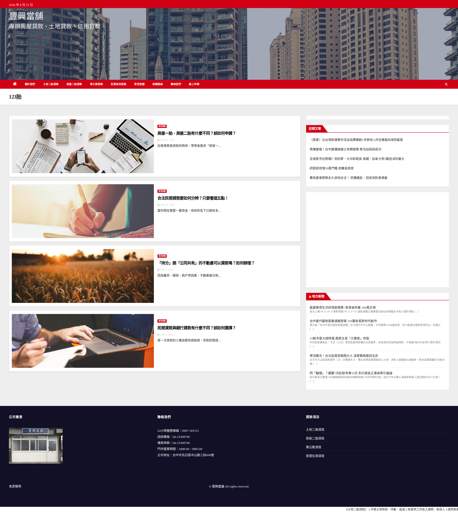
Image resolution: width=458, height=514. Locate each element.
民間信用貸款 (118, 84)
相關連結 (157, 84)
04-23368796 (181, 437)
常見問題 (139, 84)
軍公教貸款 (96, 84)
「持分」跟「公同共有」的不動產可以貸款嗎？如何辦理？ (206, 263)
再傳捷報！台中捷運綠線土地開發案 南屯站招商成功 (345, 149)
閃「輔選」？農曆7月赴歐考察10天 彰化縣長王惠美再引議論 (351, 373)
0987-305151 (190, 430)
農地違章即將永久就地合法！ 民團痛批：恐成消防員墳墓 (348, 178)
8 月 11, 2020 (167, 140)
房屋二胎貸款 (74, 84)
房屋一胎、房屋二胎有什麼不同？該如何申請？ (196, 133)
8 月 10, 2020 (167, 205)
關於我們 (30, 84)
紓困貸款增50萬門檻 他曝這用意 (332, 168)
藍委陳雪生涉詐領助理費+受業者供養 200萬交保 (343, 307)
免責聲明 (15, 486)
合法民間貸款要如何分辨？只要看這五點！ (192, 198)
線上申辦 (194, 84)
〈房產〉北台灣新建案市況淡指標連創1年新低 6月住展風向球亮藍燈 (356, 140)
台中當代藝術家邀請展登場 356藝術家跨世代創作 (343, 321)
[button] (446, 84)
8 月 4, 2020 (166, 335)
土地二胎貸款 (51, 84)
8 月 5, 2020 (166, 270)
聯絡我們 (176, 84)
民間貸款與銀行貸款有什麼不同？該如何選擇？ (196, 328)
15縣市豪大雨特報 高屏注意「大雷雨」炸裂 (339, 338)
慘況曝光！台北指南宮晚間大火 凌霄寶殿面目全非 (344, 356)
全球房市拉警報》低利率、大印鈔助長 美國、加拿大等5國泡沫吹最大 (357, 159)
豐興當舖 (26, 16)
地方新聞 (318, 296)
